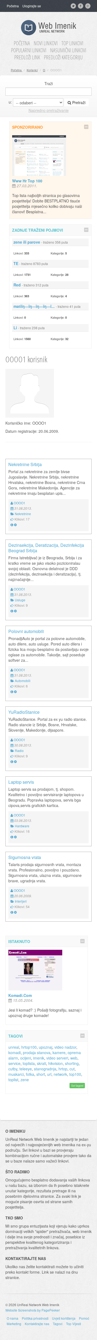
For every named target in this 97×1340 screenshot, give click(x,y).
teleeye (25, 1068)
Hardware (22, 826)
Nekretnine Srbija (25, 464)
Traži (48, 83)
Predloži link (27, 57)
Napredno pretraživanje (49, 110)
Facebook (81, 6)
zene (24, 1079)
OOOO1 (19, 503)
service (14, 1063)
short (40, 1074)
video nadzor (65, 1047)
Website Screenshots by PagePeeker (32, 1310)
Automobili (22, 680)
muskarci (16, 1074)
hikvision (55, 1063)
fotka (30, 1074)
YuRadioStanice (24, 712)
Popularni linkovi (28, 50)
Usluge (20, 600)
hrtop (62, 1068)
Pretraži (78, 102)
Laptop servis (21, 782)
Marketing (14, 1323)
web (73, 1058)
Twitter (74, 6)
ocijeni (25, 1058)
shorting (72, 1063)
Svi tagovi (77, 1085)
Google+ (88, 6)
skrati (41, 1063)
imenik (38, 1058)
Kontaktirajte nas (37, 1323)
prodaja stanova (36, 1052)
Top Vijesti (73, 1323)
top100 (75, 1074)
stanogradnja (45, 1068)
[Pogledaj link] (12, 524)
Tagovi (58, 1323)
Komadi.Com (20, 995)
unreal (13, 1047)
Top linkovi (72, 43)
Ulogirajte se (31, 6)
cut (72, 1068)
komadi (14, 1052)
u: (10, 102)
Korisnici (32, 70)
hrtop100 (29, 1047)
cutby (12, 1068)
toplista (29, 1063)
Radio (19, 750)
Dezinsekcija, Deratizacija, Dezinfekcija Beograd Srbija (46, 548)
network (60, 1074)
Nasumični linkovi (68, 50)
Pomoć (84, 1318)
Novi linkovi (46, 43)
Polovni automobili (26, 631)
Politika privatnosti (35, 1318)
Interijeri (21, 901)
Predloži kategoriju (63, 57)
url (49, 1074)
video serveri (57, 1058)
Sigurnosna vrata (24, 857)
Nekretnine (23, 513)
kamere (59, 1052)
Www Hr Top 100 (27, 180)
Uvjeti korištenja (63, 1318)
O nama (12, 1318)
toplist (13, 1079)
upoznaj (45, 1047)
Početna (13, 6)
